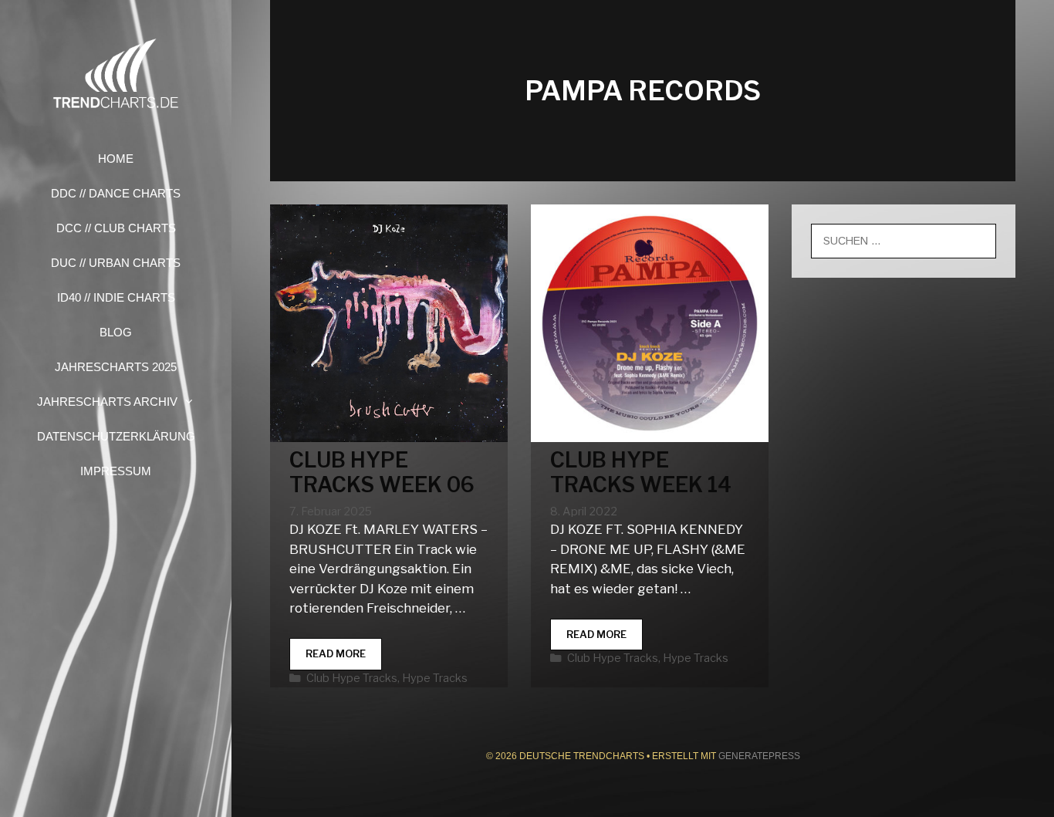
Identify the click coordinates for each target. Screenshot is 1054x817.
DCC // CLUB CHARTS (116, 228)
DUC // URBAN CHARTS (116, 262)
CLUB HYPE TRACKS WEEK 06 (382, 472)
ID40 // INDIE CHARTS (116, 297)
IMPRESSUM (115, 471)
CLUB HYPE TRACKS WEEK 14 (640, 472)
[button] (193, 401)
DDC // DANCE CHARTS (116, 193)
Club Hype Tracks (351, 678)
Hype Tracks (435, 678)
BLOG (116, 332)
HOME (115, 158)
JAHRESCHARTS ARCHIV (107, 401)
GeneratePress (759, 756)
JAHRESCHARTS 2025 (116, 366)
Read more (344, 658)
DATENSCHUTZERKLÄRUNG (116, 436)
